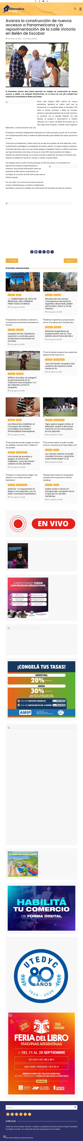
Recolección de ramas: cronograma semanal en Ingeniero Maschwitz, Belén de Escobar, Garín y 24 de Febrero (59, 303)
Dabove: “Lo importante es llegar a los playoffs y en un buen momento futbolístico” (22, 491)
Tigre (18, 295)
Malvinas (49, 327)
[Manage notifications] (4, 1136)
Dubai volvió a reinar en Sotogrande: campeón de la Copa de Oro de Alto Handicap (59, 492)
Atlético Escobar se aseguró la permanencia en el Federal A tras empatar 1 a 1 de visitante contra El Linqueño (22, 382)
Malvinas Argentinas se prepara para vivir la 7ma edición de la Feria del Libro (59, 333)
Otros (19, 420)
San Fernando (59, 360)
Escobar (28, 39)
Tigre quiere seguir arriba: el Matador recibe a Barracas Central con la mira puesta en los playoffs (59, 428)
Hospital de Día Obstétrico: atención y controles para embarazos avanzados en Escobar (21, 337)
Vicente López (21, 452)
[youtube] (43, 1)
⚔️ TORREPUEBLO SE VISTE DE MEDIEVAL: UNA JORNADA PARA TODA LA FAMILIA (22, 301)
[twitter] (35, 1)
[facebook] (39, 1)
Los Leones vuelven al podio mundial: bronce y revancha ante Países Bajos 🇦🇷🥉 (59, 456)
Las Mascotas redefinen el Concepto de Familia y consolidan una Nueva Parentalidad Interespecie (21, 428)
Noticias (34, 39)
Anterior (13, 261)
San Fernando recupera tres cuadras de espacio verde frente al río (60, 366)
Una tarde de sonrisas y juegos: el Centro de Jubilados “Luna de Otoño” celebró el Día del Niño (21, 460)
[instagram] (47, 1)
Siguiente (69, 261)
